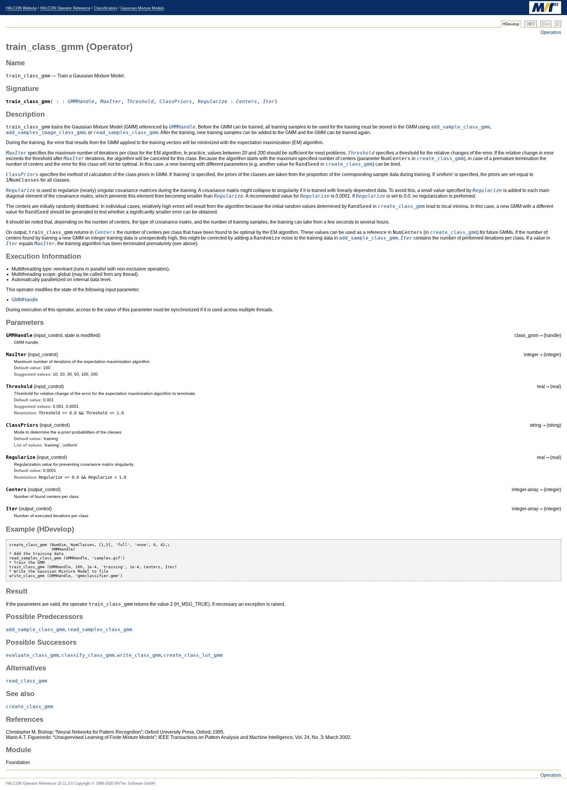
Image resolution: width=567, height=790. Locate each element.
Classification (105, 8)
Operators (550, 32)
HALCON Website (21, 8)
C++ (546, 24)
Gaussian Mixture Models (142, 8)
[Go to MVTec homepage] (545, 12)
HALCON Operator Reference (65, 8)
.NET (530, 24)
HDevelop (511, 24)
